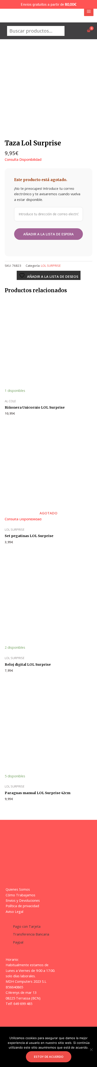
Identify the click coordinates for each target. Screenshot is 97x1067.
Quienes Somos (18, 889)
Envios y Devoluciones (23, 900)
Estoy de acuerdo (48, 1056)
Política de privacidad (22, 905)
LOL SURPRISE (51, 265)
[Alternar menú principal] (88, 11)
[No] (91, 1049)
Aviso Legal (14, 911)
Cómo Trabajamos (20, 895)
